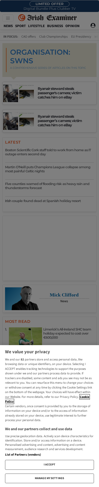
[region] (49, 416)
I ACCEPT (50, 465)
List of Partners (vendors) (23, 454)
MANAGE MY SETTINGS (49, 478)
